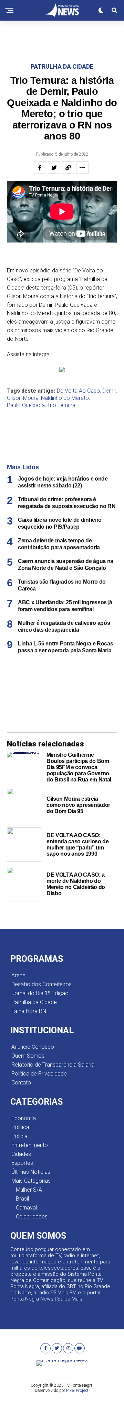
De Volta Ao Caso (78, 391)
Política (20, 1127)
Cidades (21, 1154)
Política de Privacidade (39, 1073)
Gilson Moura (23, 398)
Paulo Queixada (26, 405)
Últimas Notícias (30, 1172)
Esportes (22, 1163)
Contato (21, 1082)
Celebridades (32, 1216)
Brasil (22, 1198)
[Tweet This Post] (54, 167)
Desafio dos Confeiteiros (41, 984)
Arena (18, 975)
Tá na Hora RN (28, 1011)
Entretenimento (29, 1145)
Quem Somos (27, 1056)
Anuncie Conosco (32, 1047)
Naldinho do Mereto (65, 398)
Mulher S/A (29, 1189)
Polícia (19, 1136)
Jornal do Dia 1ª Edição (40, 993)
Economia (23, 1118)
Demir (109, 391)
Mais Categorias (31, 1181)
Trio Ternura (61, 405)
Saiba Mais (69, 1299)
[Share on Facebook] (40, 167)
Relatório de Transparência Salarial (53, 1064)
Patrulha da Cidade (34, 1002)
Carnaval (26, 1207)
